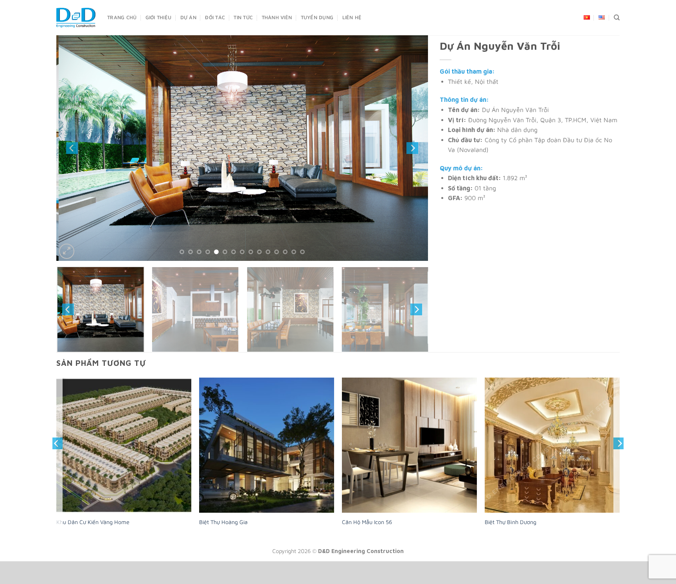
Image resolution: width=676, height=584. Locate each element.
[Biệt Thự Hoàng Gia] (266, 453)
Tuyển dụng (317, 17)
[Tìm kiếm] (617, 17)
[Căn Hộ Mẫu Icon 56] (409, 453)
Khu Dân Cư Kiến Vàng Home (92, 530)
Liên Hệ (352, 17)
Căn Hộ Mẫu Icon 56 (367, 530)
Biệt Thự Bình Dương (510, 530)
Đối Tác (215, 17)
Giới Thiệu (159, 17)
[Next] (412, 152)
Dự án (188, 17)
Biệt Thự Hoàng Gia (223, 530)
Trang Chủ (122, 17)
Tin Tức (243, 17)
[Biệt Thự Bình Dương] (552, 453)
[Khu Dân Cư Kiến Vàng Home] (123, 453)
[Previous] (72, 152)
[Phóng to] (66, 260)
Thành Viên (277, 17)
